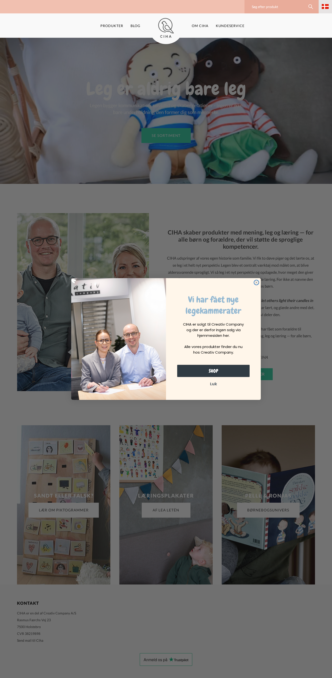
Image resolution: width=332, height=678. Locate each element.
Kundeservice (230, 26)
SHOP (213, 371)
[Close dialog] (256, 282)
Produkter (111, 26)
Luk (213, 384)
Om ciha (200, 26)
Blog (135, 26)
